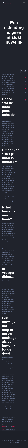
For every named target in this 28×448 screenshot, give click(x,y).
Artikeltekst (4, 426)
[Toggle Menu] (24, 3)
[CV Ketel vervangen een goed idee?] (22, 98)
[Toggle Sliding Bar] (20, 3)
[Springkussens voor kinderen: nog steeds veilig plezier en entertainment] (22, 88)
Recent (23, 71)
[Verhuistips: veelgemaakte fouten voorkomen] (22, 77)
